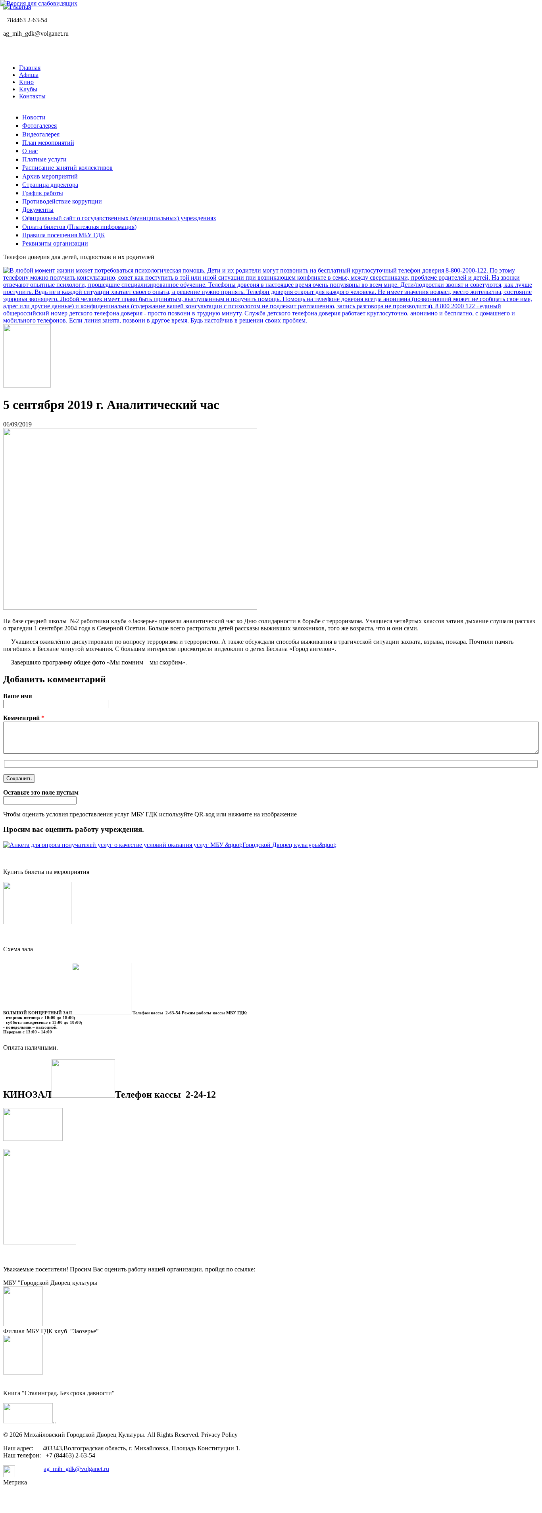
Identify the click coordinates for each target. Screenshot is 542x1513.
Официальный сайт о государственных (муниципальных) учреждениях (119, 218)
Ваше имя (17, 696)
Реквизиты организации (55, 243)
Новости (34, 117)
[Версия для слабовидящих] (38, 3)
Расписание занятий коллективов (67, 167)
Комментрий (23, 717)
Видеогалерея (41, 134)
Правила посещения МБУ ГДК (63, 235)
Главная (29, 67)
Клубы (28, 89)
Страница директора (50, 184)
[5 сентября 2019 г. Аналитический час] (130, 607)
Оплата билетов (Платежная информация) (79, 226)
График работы (42, 193)
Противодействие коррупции (62, 201)
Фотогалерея (39, 125)
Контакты (32, 96)
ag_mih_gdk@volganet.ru (76, 1468)
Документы (38, 209)
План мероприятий (48, 142)
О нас (30, 151)
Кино (26, 82)
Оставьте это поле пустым (41, 792)
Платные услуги (44, 159)
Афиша (28, 74)
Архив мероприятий (50, 176)
